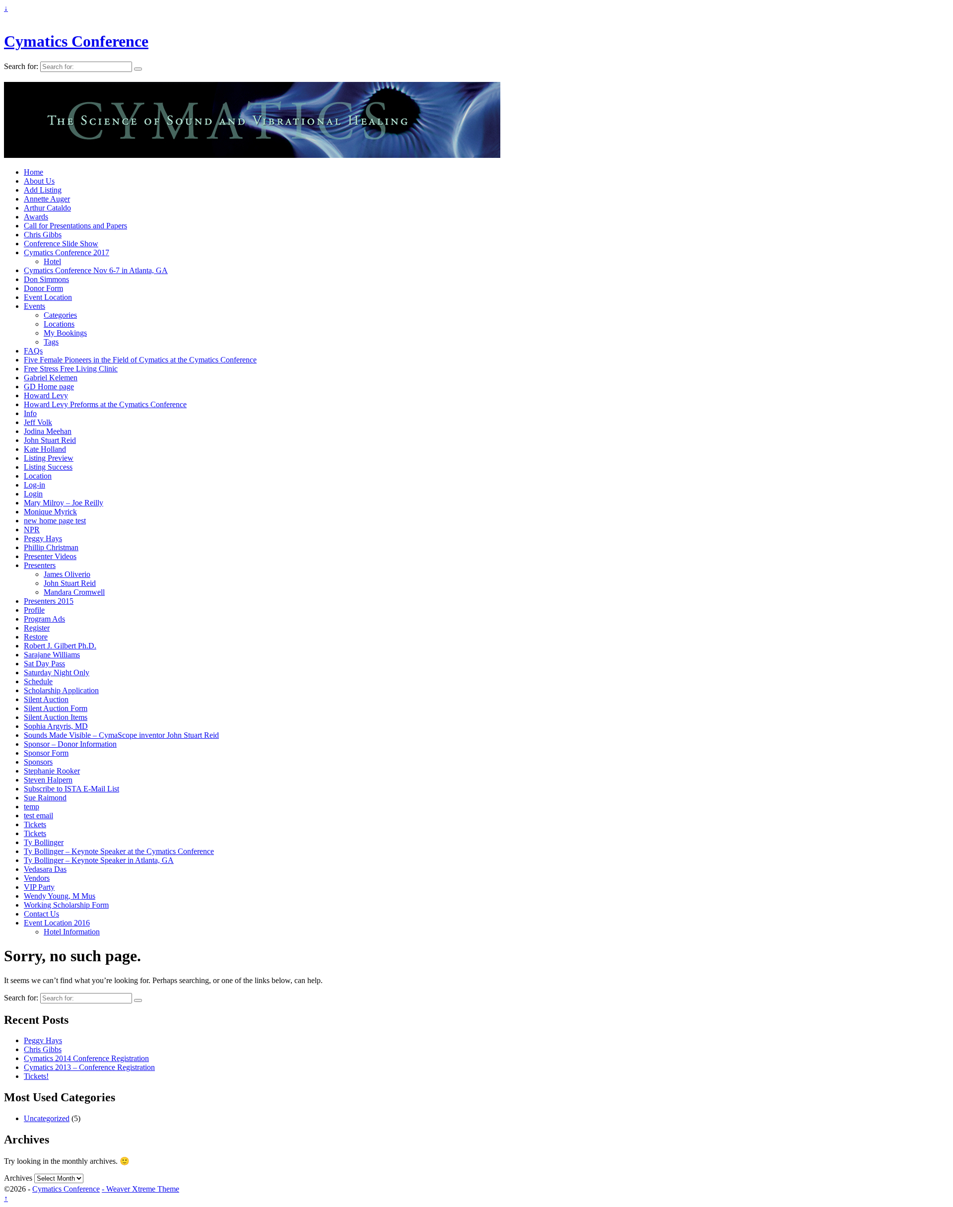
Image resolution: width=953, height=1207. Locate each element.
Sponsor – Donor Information (70, 744)
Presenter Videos (50, 556)
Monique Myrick (50, 511)
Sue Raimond (45, 797)
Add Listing (43, 190)
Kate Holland (45, 449)
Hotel (52, 261)
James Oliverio (67, 574)
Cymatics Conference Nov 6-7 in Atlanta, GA (96, 270)
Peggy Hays (43, 538)
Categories (60, 315)
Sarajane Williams (52, 654)
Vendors (37, 878)
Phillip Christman (51, 547)
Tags (51, 342)
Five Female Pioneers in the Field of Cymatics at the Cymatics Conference (140, 359)
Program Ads (44, 619)
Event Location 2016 (57, 923)
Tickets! (36, 1076)
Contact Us (41, 914)
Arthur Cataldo (47, 208)
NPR (32, 529)
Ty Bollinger (44, 842)
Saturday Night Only (56, 672)
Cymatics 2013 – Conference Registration (89, 1067)
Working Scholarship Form (66, 905)
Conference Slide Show (61, 243)
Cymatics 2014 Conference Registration (86, 1058)
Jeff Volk (38, 422)
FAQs (33, 351)
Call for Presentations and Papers (75, 225)
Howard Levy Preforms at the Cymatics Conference (105, 404)
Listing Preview (48, 458)
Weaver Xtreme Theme (142, 1189)
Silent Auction (46, 699)
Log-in (34, 485)
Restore (36, 637)
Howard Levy (46, 395)
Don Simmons (46, 279)
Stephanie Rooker (52, 771)
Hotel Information (72, 931)
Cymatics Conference (76, 41)
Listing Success (48, 467)
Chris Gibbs (43, 234)
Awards (36, 217)
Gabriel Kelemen (50, 377)
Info (30, 413)
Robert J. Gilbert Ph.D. (60, 645)
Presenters (40, 565)
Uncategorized (46, 1118)
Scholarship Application (61, 690)
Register (37, 628)
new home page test (55, 520)
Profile (34, 610)
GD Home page (49, 386)
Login (33, 494)
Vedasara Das (45, 869)
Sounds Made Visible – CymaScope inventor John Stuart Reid (121, 735)
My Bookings (65, 333)
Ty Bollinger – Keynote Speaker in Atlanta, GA (99, 860)
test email (38, 815)
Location (38, 476)
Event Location (48, 297)
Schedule (38, 681)
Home (33, 172)
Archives (18, 1178)
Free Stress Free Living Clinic (71, 368)
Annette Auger (47, 199)
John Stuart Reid (50, 440)
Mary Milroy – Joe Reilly (63, 502)
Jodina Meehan (47, 431)
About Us (39, 181)
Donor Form (43, 288)
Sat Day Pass (44, 663)
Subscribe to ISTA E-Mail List (71, 788)
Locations (59, 324)
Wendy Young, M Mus (59, 896)
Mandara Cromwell (74, 592)
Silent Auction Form (55, 708)
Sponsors (38, 762)
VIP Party (39, 887)
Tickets (35, 824)
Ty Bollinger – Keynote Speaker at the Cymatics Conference (119, 851)
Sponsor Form (46, 753)
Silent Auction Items (55, 717)
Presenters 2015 (48, 601)
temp (31, 806)
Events (34, 306)
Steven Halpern (48, 780)
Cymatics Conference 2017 (66, 252)
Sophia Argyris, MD (56, 726)
